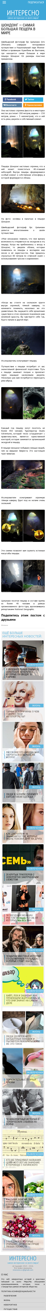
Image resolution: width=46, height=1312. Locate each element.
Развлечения (10, 1296)
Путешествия (10, 1309)
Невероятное (10, 1305)
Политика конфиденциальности (18, 1291)
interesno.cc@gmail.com (23, 1270)
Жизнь (7, 1300)
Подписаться (36, 2)
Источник (4, 625)
